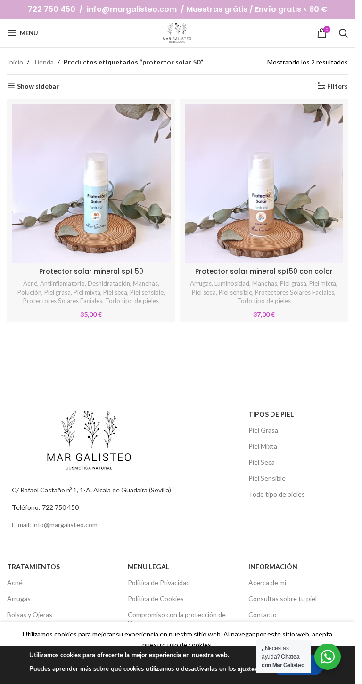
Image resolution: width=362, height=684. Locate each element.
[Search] (343, 33)
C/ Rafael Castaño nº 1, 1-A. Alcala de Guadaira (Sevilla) (91, 490)
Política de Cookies (156, 599)
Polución (29, 292)
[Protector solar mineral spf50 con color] (264, 183)
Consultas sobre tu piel (282, 599)
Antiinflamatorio (62, 283)
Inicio (15, 62)
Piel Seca (261, 462)
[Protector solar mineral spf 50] (91, 183)
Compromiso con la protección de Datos (177, 619)
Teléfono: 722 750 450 (45, 507)
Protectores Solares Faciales (62, 301)
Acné (30, 283)
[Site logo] (177, 32)
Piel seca (115, 292)
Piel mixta (87, 292)
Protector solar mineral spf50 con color (264, 271)
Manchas (145, 283)
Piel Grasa (263, 430)
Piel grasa (57, 292)
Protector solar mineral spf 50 (91, 271)
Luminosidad (231, 283)
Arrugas (201, 283)
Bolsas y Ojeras (29, 615)
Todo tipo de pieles (132, 301)
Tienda (43, 62)
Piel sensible (147, 292)
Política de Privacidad (159, 583)
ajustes (247, 669)
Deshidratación (109, 283)
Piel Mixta (262, 446)
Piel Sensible (267, 478)
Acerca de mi (267, 583)
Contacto (262, 615)
